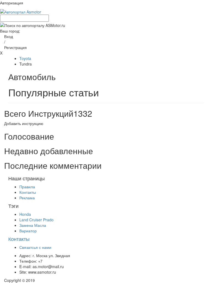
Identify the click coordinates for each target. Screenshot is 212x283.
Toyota (25, 58)
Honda (25, 214)
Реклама (27, 197)
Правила (27, 186)
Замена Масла (32, 225)
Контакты (27, 192)
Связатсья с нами (35, 247)
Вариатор (28, 230)
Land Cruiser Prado (36, 219)
